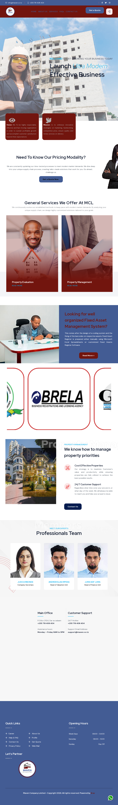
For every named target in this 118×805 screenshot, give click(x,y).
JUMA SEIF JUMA (60, 582)
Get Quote (36, 742)
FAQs (61, 11)
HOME (33, 11)
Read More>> (88, 355)
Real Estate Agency (81, 282)
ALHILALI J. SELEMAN (93, 582)
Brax (93, 793)
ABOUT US (42, 11)
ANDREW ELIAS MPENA (26, 582)
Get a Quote (94, 10)
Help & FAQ (13, 738)
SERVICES (53, 11)
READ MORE (20, 286)
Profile (34, 738)
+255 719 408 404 (46, 623)
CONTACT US (71, 11)
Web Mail (35, 746)
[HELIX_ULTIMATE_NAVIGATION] (109, 11)
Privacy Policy (14, 746)
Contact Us (73, 506)
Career (11, 733)
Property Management (27, 282)
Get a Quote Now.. (51, 179)
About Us (35, 733)
